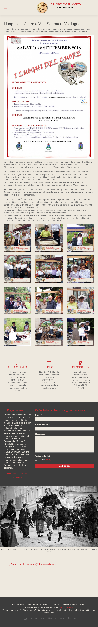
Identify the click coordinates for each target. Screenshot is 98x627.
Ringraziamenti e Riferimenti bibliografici (17, 475)
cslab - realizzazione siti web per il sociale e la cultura (52, 618)
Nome (38, 415)
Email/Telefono (42, 424)
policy (48, 460)
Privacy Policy (66, 607)
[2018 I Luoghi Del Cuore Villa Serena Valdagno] (17, 238)
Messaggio (40, 434)
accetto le (44, 460)
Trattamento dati (43, 456)
